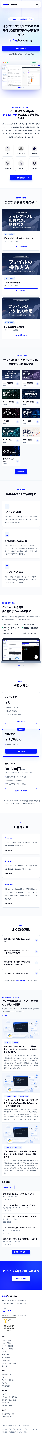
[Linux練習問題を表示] (23, 665)
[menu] (37, 5)
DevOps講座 (6, 1357)
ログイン (4, 1383)
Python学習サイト (8, 1417)
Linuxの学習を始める (20, 178)
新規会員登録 (6, 1386)
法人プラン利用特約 (15, 1429)
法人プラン (5, 1377)
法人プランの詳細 (21, 791)
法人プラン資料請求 (8, 1380)
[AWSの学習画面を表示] (23, 87)
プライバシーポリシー (31, 1429)
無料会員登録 (21, 1278)
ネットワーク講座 (7, 1349)
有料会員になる (7, 1374)
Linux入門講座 (6, 1340)
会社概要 (4, 1432)
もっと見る (5, 1016)
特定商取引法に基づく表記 (18, 1432)
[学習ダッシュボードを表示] (21, 665)
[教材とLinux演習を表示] (19, 665)
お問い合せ (5, 1403)
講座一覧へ (21, 471)
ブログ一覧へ (8, 1187)
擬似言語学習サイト (8, 1414)
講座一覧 (4, 1366)
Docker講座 (5, 1354)
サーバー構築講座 (7, 1346)
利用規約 (4, 1429)
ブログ (4, 1394)
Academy (10, 4)
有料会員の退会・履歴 (9, 1400)
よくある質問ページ (21, 981)
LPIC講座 (5, 1352)
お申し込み (21, 751)
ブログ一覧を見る (19, 1252)
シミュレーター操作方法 (9, 1397)
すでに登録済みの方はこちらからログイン (21, 54)
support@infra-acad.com (11, 1311)
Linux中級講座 (6, 1343)
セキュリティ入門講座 (9, 1363)
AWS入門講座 (6, 1360)
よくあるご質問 (7, 1406)
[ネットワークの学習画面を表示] (21, 87)
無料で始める (21, 48)
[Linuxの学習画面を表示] (19, 87)
